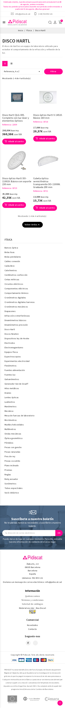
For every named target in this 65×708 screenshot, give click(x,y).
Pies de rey (10, 456)
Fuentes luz (10, 374)
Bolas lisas (10, 252)
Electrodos (10, 343)
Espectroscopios (13, 356)
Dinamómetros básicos (15, 320)
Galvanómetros (12, 379)
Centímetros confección (16, 275)
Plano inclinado (12, 465)
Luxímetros (10, 402)
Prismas (8, 470)
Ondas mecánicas (13, 433)
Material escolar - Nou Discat (32, 608)
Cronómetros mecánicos (16, 306)
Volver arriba (32, 224)
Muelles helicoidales (14, 424)
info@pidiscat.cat (22, 14)
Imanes (8, 393)
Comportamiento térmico (17, 293)
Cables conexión (12, 261)
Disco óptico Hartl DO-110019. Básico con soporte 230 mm (16, 181)
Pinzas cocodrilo (12, 461)
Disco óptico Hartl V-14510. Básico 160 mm (47, 116)
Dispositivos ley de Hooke (17, 338)
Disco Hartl (10, 329)
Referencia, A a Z (22, 71)
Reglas (8, 474)
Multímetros (10, 429)
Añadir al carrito (16, 141)
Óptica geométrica (13, 438)
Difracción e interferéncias (17, 315)
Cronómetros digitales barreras (20, 302)
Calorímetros (11, 270)
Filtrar (53, 71)
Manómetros (10, 406)
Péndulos (9, 442)
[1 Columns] (11, 63)
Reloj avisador (11, 479)
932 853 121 (37, 578)
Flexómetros (10, 365)
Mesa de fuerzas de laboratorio (19, 415)
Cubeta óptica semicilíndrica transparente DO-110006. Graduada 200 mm (46, 183)
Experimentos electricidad (17, 361)
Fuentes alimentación (15, 370)
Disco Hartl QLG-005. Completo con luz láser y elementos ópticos (15, 118)
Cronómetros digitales (15, 297)
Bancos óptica (11, 247)
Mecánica (9, 411)
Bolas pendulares (13, 256)
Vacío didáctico (12, 492)
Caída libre (10, 266)
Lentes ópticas (12, 397)
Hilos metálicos (12, 388)
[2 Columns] (4, 63)
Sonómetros (10, 483)
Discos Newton (12, 334)
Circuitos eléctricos (14, 284)
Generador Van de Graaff (16, 383)
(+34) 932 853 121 (45, 14)
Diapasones (10, 311)
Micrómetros (11, 420)
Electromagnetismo (14, 347)
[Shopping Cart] (60, 22)
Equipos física (11, 352)
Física (8, 239)
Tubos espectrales (14, 488)
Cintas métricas (12, 279)
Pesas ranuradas (12, 452)
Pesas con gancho (13, 447)
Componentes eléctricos (16, 288)
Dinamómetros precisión (16, 324)
